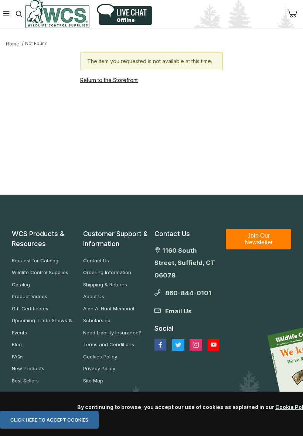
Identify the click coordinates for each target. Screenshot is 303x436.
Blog (17, 344)
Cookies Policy (100, 357)
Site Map (93, 381)
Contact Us (96, 260)
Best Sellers (25, 381)
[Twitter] (178, 345)
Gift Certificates (30, 308)
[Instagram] (196, 345)
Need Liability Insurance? (112, 332)
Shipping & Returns (105, 284)
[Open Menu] (6, 14)
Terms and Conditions (108, 344)
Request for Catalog (35, 260)
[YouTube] (213, 345)
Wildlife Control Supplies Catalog (40, 278)
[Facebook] (160, 345)
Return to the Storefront (109, 80)
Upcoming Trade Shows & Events (42, 326)
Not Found (36, 43)
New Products (28, 368)
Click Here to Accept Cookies (49, 420)
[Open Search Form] (19, 14)
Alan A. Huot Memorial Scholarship (108, 315)
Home (12, 44)
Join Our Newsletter (259, 238)
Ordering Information (107, 272)
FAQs (18, 357)
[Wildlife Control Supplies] (57, 14)
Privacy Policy (99, 368)
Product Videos (29, 296)
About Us (93, 296)
